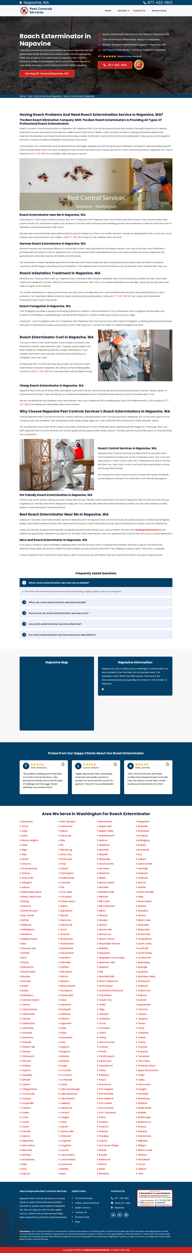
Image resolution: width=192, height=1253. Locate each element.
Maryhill (103, 854)
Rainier (103, 1150)
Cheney (26, 1051)
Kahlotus (65, 1014)
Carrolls (26, 1018)
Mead (102, 877)
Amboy (26, 873)
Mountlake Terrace (109, 943)
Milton (102, 910)
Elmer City (66, 854)
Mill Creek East (107, 906)
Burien (25, 985)
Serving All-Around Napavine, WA (47, 73)
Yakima (142, 1168)
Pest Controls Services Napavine (44, 96)
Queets (103, 1140)
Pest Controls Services (96, 1249)
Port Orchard (106, 1107)
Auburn (26, 887)
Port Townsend (107, 1112)
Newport (104, 967)
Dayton (26, 1136)
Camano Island (30, 999)
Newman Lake (107, 962)
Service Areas (159, 10)
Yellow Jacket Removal (87, 1202)
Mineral (103, 915)
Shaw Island (144, 901)
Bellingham (28, 929)
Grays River (66, 938)
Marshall (103, 849)
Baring (25, 901)
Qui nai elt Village (108, 1145)
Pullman (103, 1131)
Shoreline (143, 910)
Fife (62, 887)
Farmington (67, 873)
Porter (102, 1117)
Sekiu (141, 896)
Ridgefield (143, 821)
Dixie (24, 1164)
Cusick (25, 1122)
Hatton (64, 976)
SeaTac (142, 882)
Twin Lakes (144, 1061)
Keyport (64, 1046)
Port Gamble (106, 1093)
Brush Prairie (28, 971)
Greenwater (67, 953)
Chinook (26, 1061)
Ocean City (105, 999)
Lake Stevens (67, 1098)
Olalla (102, 1004)
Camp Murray (29, 1009)
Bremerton (28, 967)
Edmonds (65, 835)
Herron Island (67, 985)
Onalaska (104, 1018)
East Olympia (67, 821)
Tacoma (143, 1009)
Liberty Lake (67, 1131)
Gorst (63, 929)
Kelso (63, 1032)
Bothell (25, 953)
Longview (65, 1145)
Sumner (142, 999)
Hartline (64, 967)
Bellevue (26, 924)
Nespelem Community (112, 957)
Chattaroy (27, 1037)
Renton (103, 1164)
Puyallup (104, 1136)
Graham (65, 934)
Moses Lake (105, 929)
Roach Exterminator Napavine (78, 96)
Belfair (25, 920)
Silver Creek (144, 920)
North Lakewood (108, 981)
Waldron (142, 1103)
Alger (24, 849)
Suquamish (144, 1004)
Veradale (143, 1093)
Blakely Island (29, 938)
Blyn (24, 943)
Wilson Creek (145, 1150)
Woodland (144, 1159)
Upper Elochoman (148, 1070)
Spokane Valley (146, 976)
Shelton (142, 906)
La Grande (66, 1079)
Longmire (65, 1140)
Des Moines (28, 1159)
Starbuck (143, 985)
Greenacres (67, 943)
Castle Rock (28, 1023)
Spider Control (82, 1207)
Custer (25, 1126)
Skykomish (144, 929)
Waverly (142, 1131)
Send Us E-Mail (122, 1202)
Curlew (25, 1112)
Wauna (142, 1126)
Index (63, 999)
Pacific (103, 1051)
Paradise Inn (106, 1065)
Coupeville (28, 1103)
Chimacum (28, 1056)
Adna (25, 835)
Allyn (24, 854)
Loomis (64, 1150)
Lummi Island (67, 1159)
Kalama (64, 1018)
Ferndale (65, 882)
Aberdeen (27, 821)
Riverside (143, 826)
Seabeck (143, 873)
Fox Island (65, 896)
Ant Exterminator (84, 1198)
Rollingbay (144, 840)
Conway (26, 1098)
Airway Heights (30, 840)
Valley (141, 1079)
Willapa (142, 1145)
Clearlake (27, 1075)
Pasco (102, 1079)
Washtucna (144, 1122)
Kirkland (64, 1056)
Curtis (25, 1117)
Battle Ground (29, 910)
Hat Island (66, 971)
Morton (103, 924)
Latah (63, 1122)
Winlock (142, 1154)
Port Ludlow (105, 1103)
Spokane (143, 971)
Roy (140, 854)
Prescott (104, 1126)
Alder (24, 845)
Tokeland (143, 1032)
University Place (146, 1065)
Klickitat (64, 1061)
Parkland (104, 1075)
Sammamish (145, 863)
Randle (103, 1154)
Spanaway (144, 962)
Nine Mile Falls (106, 976)
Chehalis (26, 1042)
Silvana (142, 915)
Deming (26, 1154)
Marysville (104, 859)
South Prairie (145, 953)
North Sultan (106, 985)
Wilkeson (143, 1140)
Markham (104, 845)
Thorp (141, 1028)
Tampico (143, 1018)
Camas (26, 1004)
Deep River (27, 1140)
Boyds (25, 962)
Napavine (104, 953)
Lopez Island (67, 1154)
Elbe (62, 840)
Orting (102, 1037)
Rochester (143, 831)
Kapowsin (65, 1023)
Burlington (27, 995)
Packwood (105, 1061)
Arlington (27, 882)
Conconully (28, 1093)
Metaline (104, 887)
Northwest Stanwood (111, 990)
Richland (104, 1173)
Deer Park (27, 1150)
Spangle (142, 967)
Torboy (142, 1042)
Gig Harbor (66, 910)
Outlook (103, 1046)
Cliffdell (26, 1079)
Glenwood (66, 924)
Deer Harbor (28, 1145)
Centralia (27, 1032)
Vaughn (142, 1089)
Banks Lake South (31, 896)
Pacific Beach (107, 1056)
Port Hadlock (106, 1098)
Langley (64, 1117)
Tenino (142, 1023)
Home (108, 10)
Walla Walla (144, 1107)
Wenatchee (144, 1136)
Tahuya (142, 1014)
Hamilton (65, 957)
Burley (25, 990)
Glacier (64, 915)
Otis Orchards (107, 1042)
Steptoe (142, 995)
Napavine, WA (36, 2)
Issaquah (65, 1009)
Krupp (63, 1065)
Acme (25, 826)
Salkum (142, 859)
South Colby (145, 943)
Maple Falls (105, 826)
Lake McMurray (68, 1093)
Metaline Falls (106, 892)
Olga (101, 1009)
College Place (29, 1089)
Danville (26, 1131)
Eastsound (66, 826)
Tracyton (143, 1051)
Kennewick (66, 1037)
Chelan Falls (28, 1046)
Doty (24, 1168)
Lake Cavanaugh (70, 1089)
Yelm (140, 1173)
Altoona (26, 863)
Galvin (64, 906)
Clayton (26, 1070)
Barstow (26, 906)
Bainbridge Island (31, 892)
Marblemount (106, 835)
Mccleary (104, 868)
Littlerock (65, 1136)
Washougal (144, 1117)
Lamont (64, 1112)
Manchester (105, 821)
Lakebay (65, 1103)
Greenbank (66, 948)
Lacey (63, 1084)
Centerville (28, 1028)
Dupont (26, 1173)
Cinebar (26, 1065)
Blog (77, 1221)
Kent (63, 1042)
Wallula (142, 1112)
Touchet (142, 1046)
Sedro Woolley (146, 892)
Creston (26, 1107)
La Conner (66, 1075)
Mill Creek (104, 901)
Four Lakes (66, 892)
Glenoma (65, 920)
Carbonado (28, 1014)
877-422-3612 (160, 2)
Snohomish (144, 934)
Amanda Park (29, 868)
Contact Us (139, 10)
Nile (101, 971)
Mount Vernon (107, 938)
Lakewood (66, 1107)
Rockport (143, 835)
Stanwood (144, 981)
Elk (61, 845)
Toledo (142, 1037)
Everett (64, 868)
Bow (24, 957)
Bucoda (26, 981)
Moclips (103, 920)
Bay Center (28, 915)
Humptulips (66, 995)
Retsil (102, 1168)
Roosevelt (143, 849)
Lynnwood (66, 1164)
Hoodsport (66, 990)
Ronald (142, 845)
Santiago (143, 868)
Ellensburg (66, 849)
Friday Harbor (67, 901)
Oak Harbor (105, 995)
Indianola (65, 1004)
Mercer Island (106, 882)
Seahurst (143, 877)
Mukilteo (103, 948)
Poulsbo (103, 1122)
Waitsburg (144, 1098)
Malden (64, 1168)
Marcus (103, 840)
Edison (64, 831)
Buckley (26, 976)
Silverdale (143, 924)
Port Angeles (106, 1089)
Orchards (104, 1028)
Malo (63, 1173)
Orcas (102, 1023)
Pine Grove (105, 1084)
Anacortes (27, 877)
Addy (25, 831)
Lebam (64, 1126)
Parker (102, 1070)
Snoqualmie (145, 938)
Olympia (104, 1014)
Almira (25, 859)
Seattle (142, 887)
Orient (102, 1032)
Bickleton (27, 934)
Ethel (63, 863)
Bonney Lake (29, 948)
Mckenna (104, 873)
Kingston (65, 1051)
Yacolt (141, 1164)
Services (122, 10)
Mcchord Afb (106, 863)
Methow (103, 896)
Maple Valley (106, 831)
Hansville (65, 962)
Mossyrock (105, 934)
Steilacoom (144, 990)
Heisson (64, 981)
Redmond (104, 1159)
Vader (141, 1075)
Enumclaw (66, 859)
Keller (63, 1028)
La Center (65, 1070)
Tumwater (143, 1056)
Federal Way (67, 877)
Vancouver (144, 1084)
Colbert (26, 1084)
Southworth (144, 957)
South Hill (143, 948)
